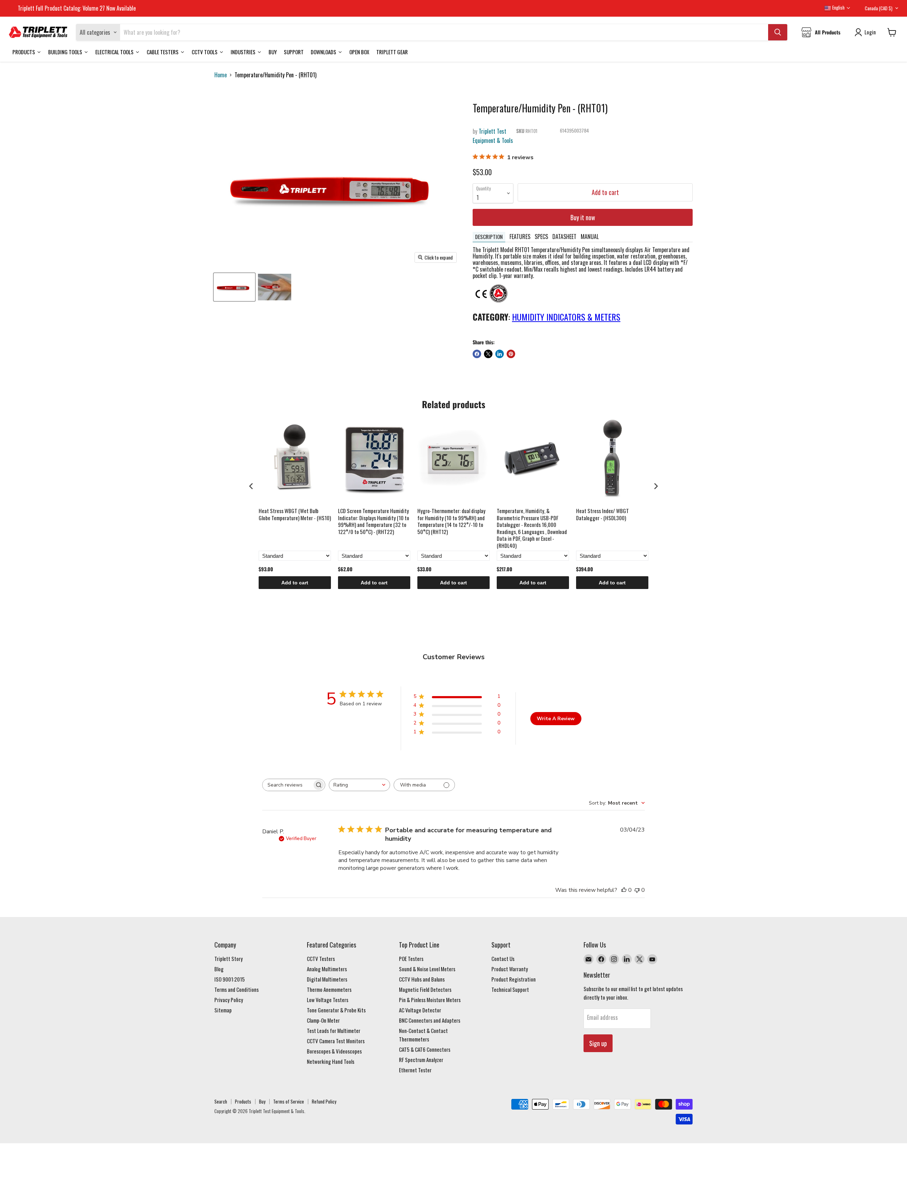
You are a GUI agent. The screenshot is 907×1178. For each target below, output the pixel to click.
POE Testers (411, 958)
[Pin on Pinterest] (511, 354)
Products (243, 1101)
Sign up (598, 1043)
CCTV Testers (321, 958)
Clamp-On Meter (323, 1020)
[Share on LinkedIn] (499, 354)
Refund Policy (324, 1101)
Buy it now (582, 217)
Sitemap (223, 1010)
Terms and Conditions (236, 989)
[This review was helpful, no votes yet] (623, 890)
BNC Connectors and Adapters (429, 1020)
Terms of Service (288, 1101)
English (838, 7)
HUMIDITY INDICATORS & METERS (566, 316)
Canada (878, 8)
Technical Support (510, 989)
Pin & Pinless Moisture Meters (430, 1000)
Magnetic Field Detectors (425, 989)
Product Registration (513, 979)
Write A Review (556, 718)
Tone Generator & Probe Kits (336, 1010)
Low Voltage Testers (327, 1000)
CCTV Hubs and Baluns (422, 979)
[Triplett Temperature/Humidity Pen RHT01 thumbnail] (234, 287)
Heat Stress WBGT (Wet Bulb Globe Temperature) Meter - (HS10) (295, 514)
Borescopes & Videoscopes (334, 1051)
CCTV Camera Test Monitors (336, 1041)
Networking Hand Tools (330, 1061)
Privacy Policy (228, 1000)
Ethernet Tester (415, 1070)
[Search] (777, 32)
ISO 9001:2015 (229, 979)
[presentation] (251, 486)
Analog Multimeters (327, 969)
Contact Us (502, 958)
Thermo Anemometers (329, 989)
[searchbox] (287, 785)
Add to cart (294, 582)
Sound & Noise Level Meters (427, 969)
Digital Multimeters (327, 979)
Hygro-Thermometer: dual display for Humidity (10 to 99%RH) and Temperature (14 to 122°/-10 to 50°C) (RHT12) (451, 521)
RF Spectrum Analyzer (421, 1059)
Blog (219, 969)
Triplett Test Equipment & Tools (493, 136)
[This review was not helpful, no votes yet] (637, 890)
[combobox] (359, 785)
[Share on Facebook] (477, 354)
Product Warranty (509, 969)
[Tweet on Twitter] (488, 354)
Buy (262, 1101)
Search (220, 1101)
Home (220, 75)
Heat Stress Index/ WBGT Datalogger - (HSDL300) (602, 514)
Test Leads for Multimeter (333, 1030)
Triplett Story (228, 958)
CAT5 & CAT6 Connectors (424, 1049)
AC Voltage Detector (420, 1010)
